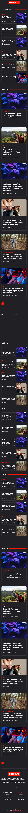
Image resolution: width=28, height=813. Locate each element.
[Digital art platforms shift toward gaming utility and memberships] (22, 78)
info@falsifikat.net (16, 810)
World (3, 372)
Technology (5, 14)
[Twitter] (17, 787)
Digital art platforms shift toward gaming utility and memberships (9, 78)
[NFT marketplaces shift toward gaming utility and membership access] (22, 55)
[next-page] (12, 303)
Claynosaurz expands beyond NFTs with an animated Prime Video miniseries (7, 30)
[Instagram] (14, 787)
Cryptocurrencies (6, 63)
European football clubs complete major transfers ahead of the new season (8, 66)
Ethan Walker (5, 21)
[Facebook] (11, 787)
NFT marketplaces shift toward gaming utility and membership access (9, 54)
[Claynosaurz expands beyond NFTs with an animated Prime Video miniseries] (22, 30)
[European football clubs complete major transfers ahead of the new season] (22, 66)
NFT (3, 51)
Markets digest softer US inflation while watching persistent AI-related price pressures (8, 42)
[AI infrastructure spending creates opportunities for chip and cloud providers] (22, 18)
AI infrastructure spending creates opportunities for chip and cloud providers (8, 18)
